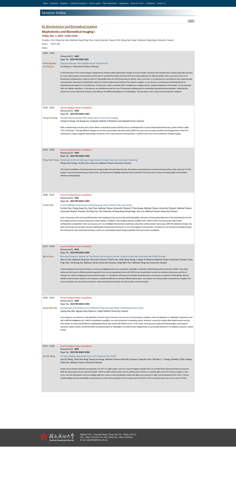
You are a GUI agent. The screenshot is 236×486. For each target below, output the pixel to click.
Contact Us (161, 3)
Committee (54, 3)
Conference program (78, 3)
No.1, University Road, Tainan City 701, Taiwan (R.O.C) (112, 434)
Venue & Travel (137, 3)
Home (45, 3)
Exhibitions (150, 3)
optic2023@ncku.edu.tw (97, 439)
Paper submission (109, 3)
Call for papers (95, 3)
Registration (124, 3)
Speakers (63, 3)
